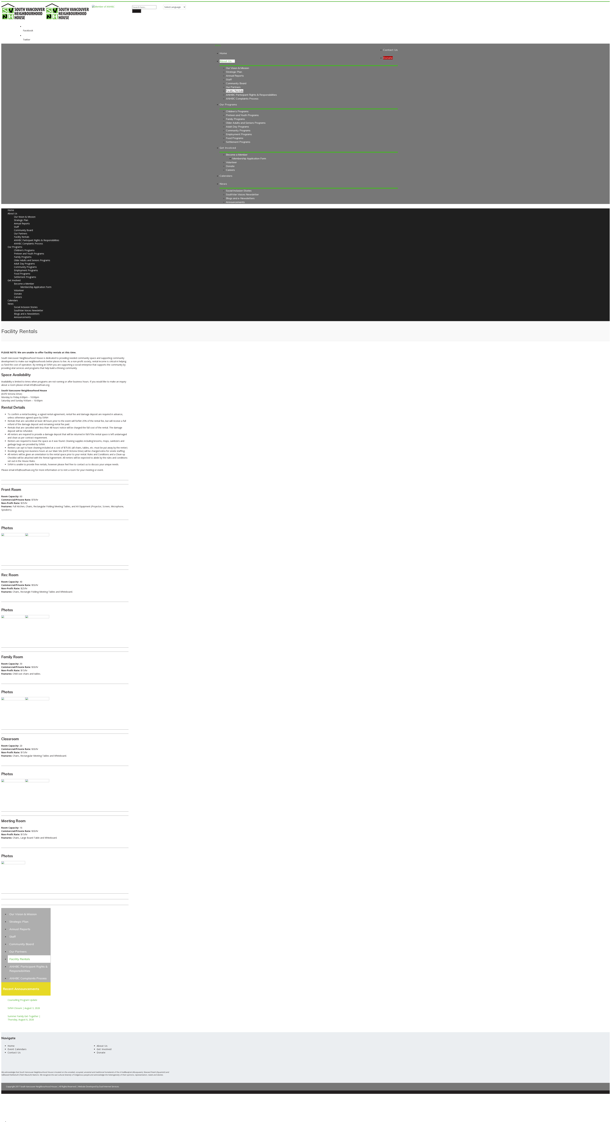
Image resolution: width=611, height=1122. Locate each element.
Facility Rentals (234, 91)
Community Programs (238, 130)
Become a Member (236, 154)
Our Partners (233, 87)
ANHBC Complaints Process (242, 98)
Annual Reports (235, 75)
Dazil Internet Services (109, 1086)
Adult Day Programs (237, 126)
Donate (230, 166)
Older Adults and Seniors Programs (246, 122)
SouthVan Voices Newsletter (242, 194)
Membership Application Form (249, 158)
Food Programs (234, 138)
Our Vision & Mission (237, 68)
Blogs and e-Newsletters (240, 198)
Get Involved (228, 147)
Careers (230, 169)
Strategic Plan (234, 71)
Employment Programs (239, 134)
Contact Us (390, 49)
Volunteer (231, 162)
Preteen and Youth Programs (242, 115)
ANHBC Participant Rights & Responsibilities (251, 94)
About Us (226, 61)
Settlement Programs (238, 141)
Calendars (226, 175)
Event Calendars (17, 1049)
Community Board (236, 83)
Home (223, 53)
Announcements (235, 202)
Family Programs (235, 119)
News (223, 183)
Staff (229, 79)
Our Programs (228, 104)
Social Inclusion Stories (239, 190)
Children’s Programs (237, 111)
